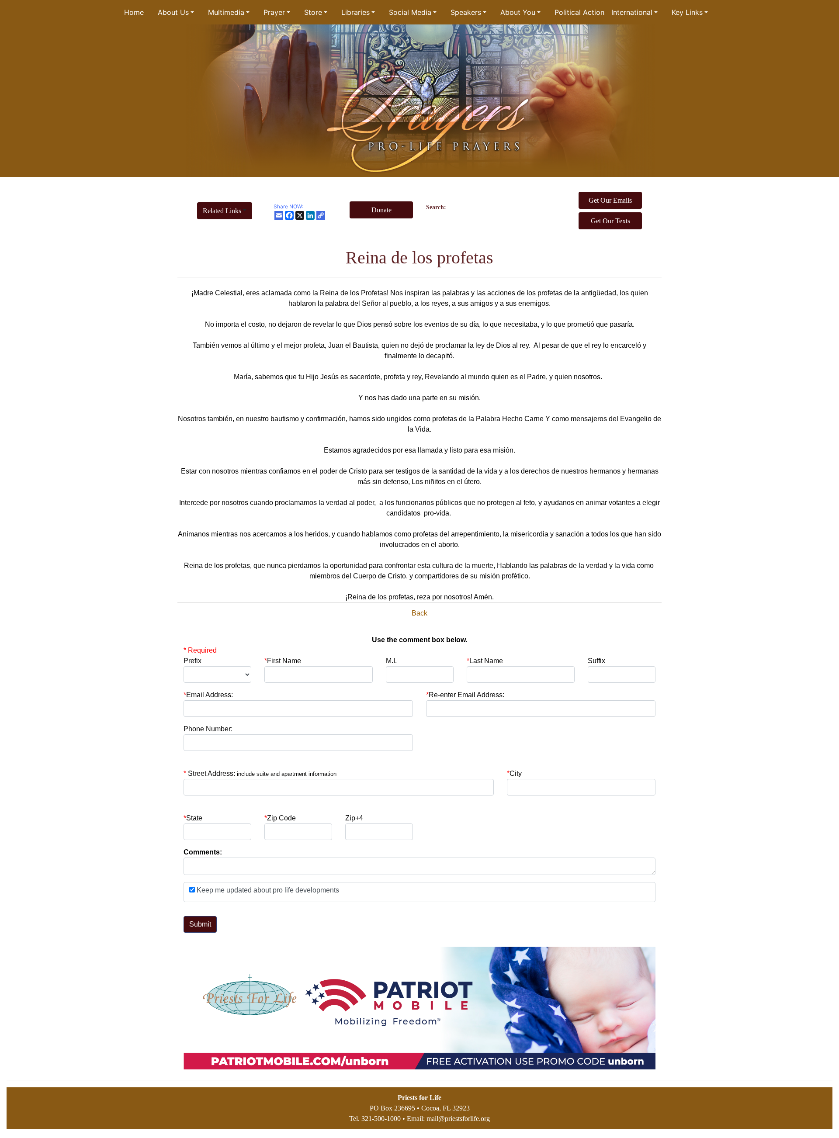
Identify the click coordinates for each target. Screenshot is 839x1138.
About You (517, 12)
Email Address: (208, 695)
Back (419, 613)
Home (134, 12)
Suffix (596, 660)
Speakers (466, 12)
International (631, 12)
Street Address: (262, 773)
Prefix (192, 660)
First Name (282, 660)
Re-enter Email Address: (465, 695)
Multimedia (226, 12)
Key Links (687, 12)
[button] (224, 210)
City (516, 773)
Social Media (410, 12)
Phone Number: (208, 729)
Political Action (579, 12)
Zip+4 (354, 818)
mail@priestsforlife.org (458, 1118)
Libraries (355, 12)
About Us (173, 12)
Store (313, 12)
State (194, 818)
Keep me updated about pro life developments (267, 890)
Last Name (485, 660)
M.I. (391, 660)
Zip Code (280, 818)
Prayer (274, 12)
